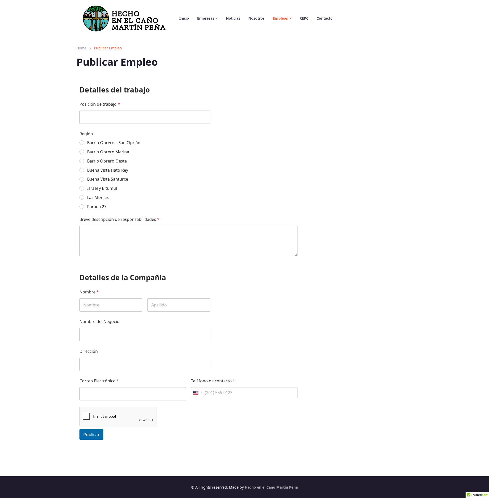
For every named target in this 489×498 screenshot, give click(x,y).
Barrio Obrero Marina (108, 152)
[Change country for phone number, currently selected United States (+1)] (197, 392)
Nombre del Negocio (99, 321)
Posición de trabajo (99, 104)
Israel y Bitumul (102, 188)
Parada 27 (96, 206)
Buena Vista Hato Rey (107, 170)
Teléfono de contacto (213, 381)
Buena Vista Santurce (107, 179)
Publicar (91, 434)
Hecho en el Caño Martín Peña (271, 487)
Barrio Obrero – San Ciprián (113, 142)
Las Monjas (98, 197)
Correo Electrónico (99, 381)
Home (81, 48)
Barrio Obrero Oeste (107, 161)
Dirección (88, 351)
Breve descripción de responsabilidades (119, 219)
